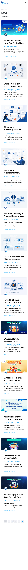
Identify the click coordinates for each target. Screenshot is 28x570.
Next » (22, 521)
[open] (1, 6)
